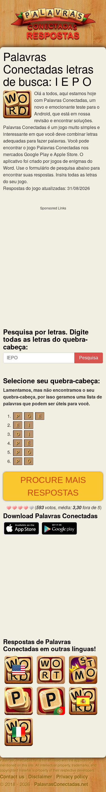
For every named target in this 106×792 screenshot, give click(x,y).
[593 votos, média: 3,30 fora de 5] (9, 508)
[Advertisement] (53, 266)
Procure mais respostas (53, 486)
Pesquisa (88, 357)
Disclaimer (40, 776)
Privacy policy (72, 776)
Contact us (12, 776)
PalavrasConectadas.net (61, 784)
